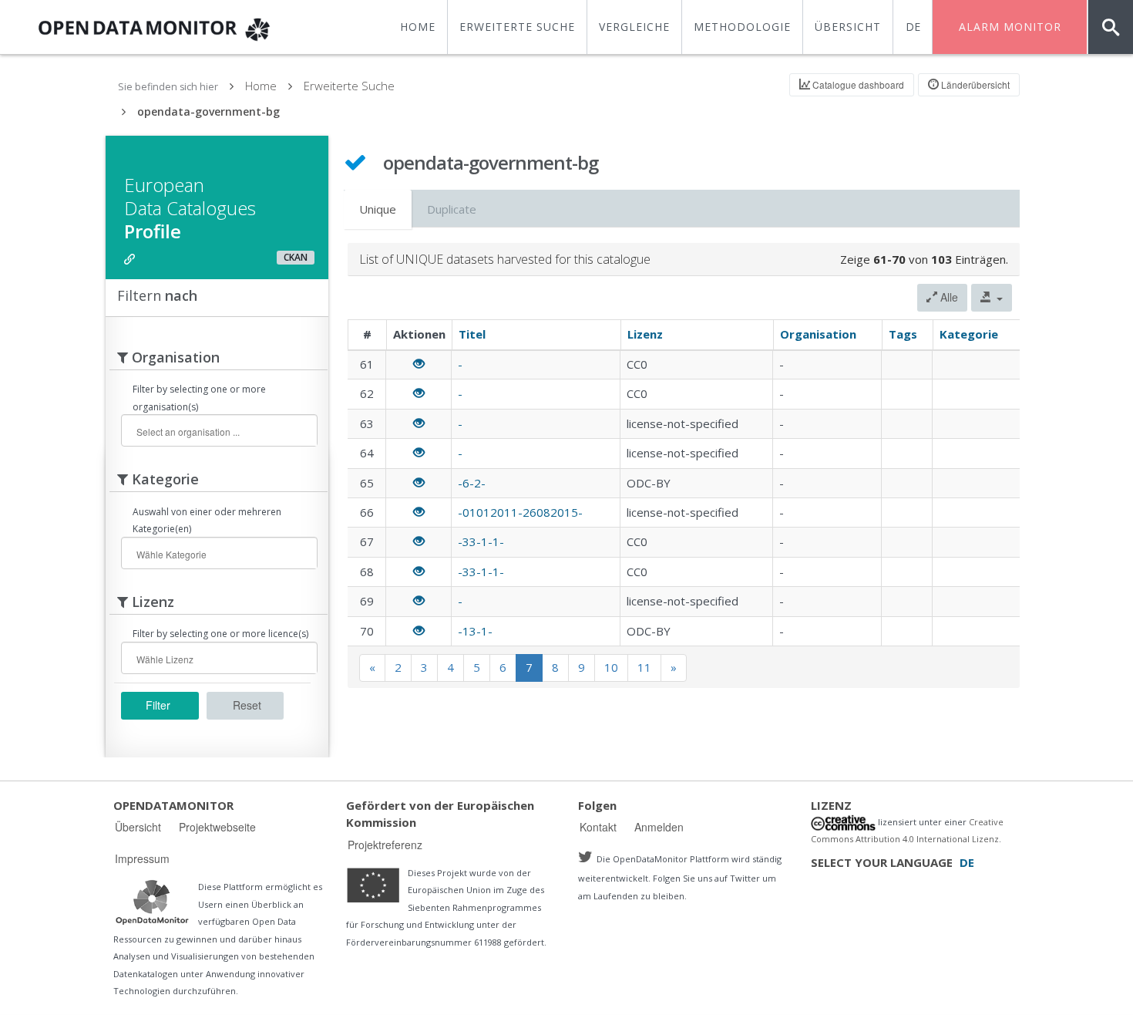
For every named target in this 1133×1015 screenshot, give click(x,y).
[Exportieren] (991, 298)
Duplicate (451, 209)
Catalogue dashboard (857, 84)
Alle (947, 297)
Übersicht (138, 827)
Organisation (818, 334)
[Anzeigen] (419, 364)
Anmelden (659, 827)
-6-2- (472, 483)
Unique (377, 209)
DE (913, 26)
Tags (903, 334)
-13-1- (475, 631)
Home (261, 85)
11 (644, 667)
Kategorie (969, 334)
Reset (247, 705)
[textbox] (225, 431)
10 (611, 667)
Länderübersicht (974, 84)
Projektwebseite (217, 827)
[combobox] (219, 430)
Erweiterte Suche (349, 85)
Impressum (142, 858)
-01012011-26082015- (520, 512)
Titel (472, 334)
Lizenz (645, 334)
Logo (151, 901)
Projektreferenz (385, 844)
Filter (158, 705)
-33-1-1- (481, 541)
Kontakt (598, 827)
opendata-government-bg (208, 111)
